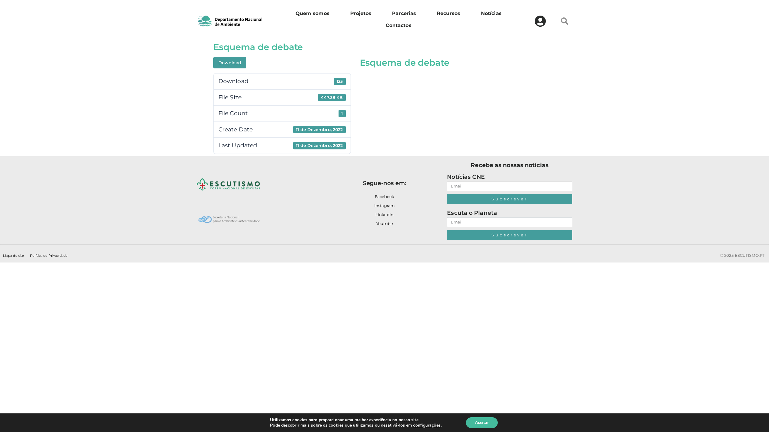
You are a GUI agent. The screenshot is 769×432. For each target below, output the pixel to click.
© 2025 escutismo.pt (742, 255)
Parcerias (404, 13)
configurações (426, 425)
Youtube (384, 223)
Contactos (399, 25)
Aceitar (482, 422)
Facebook (384, 196)
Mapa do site (13, 256)
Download (229, 62)
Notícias (491, 13)
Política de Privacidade (49, 256)
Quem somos (313, 13)
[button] (564, 21)
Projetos (361, 13)
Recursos (448, 13)
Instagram (384, 205)
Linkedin (384, 214)
